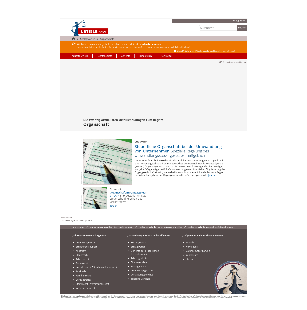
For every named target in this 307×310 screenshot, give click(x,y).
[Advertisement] (153, 92)
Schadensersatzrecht (87, 246)
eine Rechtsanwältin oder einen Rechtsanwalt (128, 298)
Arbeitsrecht (82, 259)
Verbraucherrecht (85, 288)
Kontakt (190, 242)
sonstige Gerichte (140, 278)
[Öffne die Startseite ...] (100, 28)
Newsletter (166, 55)
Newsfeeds (192, 246)
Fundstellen (145, 55)
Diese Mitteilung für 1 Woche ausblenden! (206, 51)
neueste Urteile (80, 55)
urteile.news (80, 296)
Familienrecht (83, 275)
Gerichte (125, 55)
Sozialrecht (82, 263)
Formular (228, 298)
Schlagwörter (87, 38)
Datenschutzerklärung (198, 250)
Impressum (192, 254)
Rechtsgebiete (104, 55)
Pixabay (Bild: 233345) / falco (79, 220)
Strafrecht (81, 271)
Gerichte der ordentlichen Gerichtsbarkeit (145, 252)
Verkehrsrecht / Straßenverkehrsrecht (96, 267)
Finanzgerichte (139, 262)
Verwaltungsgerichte (142, 270)
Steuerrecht (82, 254)
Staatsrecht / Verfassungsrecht (92, 283)
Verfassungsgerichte (142, 274)
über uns (190, 259)
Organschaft (107, 38)
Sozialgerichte (138, 266)
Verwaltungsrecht (85, 242)
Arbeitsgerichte (139, 258)
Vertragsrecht (83, 279)
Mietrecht (81, 250)
